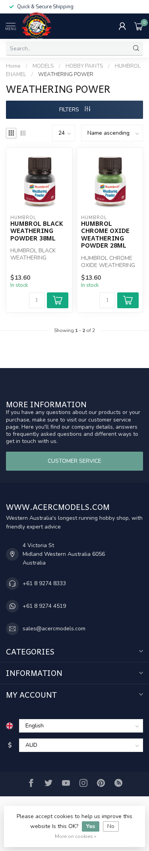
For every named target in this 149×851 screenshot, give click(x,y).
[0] (138, 26)
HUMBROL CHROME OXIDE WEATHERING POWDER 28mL (105, 234)
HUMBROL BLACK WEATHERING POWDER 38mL (36, 231)
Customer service (74, 461)
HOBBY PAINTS (84, 66)
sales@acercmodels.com (54, 628)
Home (13, 66)
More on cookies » (76, 836)
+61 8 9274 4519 (44, 606)
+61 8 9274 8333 (44, 583)
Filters (70, 109)
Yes (90, 826)
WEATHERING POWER (65, 74)
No (110, 826)
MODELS (43, 66)
